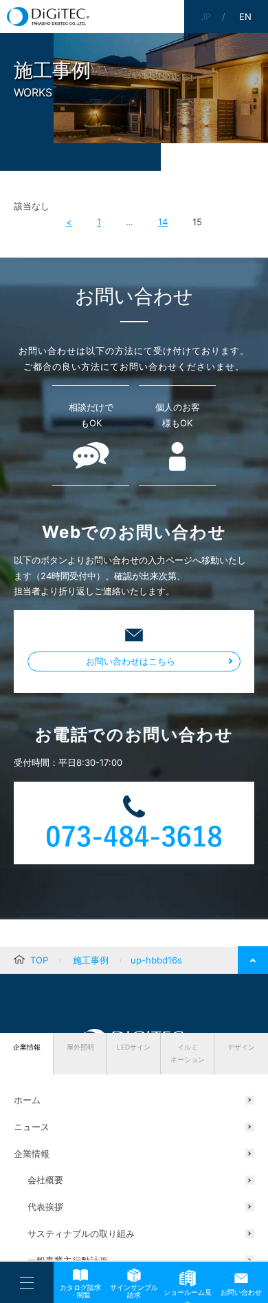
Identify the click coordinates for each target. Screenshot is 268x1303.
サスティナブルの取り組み (81, 1233)
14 (163, 221)
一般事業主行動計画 (67, 1260)
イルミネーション (187, 1053)
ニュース (31, 1126)
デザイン (241, 1047)
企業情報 (27, 1047)
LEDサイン (133, 1047)
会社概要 (45, 1179)
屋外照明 (80, 1047)
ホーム (27, 1099)
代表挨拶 (45, 1206)
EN (245, 16)
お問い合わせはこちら (130, 661)
